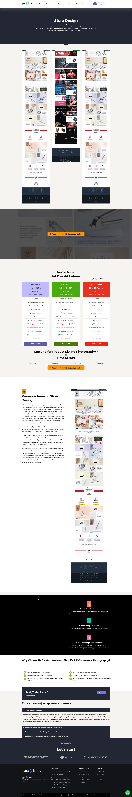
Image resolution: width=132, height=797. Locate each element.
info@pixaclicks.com (35, 756)
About (47, 4)
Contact (84, 4)
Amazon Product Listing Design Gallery (67, 234)
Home (40, 4)
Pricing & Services (69, 4)
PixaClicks (27, 794)
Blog (77, 4)
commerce (33, 423)
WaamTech (49, 794)
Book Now (35, 344)
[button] (127, 792)
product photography (37, 407)
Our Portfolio (57, 4)
